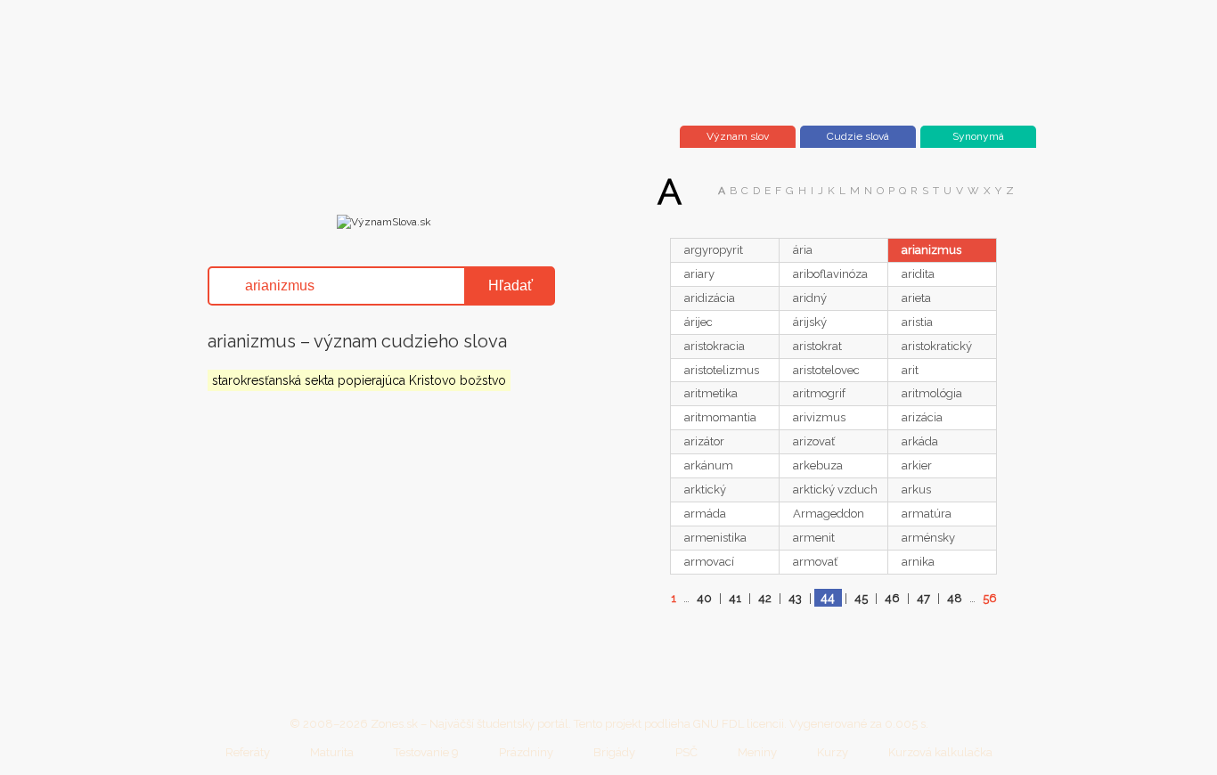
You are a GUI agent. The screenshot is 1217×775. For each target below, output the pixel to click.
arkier (917, 465)
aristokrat (817, 346)
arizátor (704, 441)
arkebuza (818, 465)
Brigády (614, 752)
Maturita (332, 752)
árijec (698, 322)
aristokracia (714, 346)
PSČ (686, 752)
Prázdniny (526, 752)
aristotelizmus (721, 370)
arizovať (814, 441)
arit (910, 370)
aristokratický (937, 346)
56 (990, 598)
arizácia (922, 417)
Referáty (247, 752)
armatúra (927, 513)
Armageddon (828, 513)
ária (803, 250)
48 (954, 598)
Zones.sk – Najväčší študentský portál (469, 723)
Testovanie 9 (426, 752)
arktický (705, 489)
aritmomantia (720, 417)
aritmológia (932, 393)
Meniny (757, 752)
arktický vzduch (835, 489)
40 (704, 598)
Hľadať (510, 285)
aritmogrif (819, 393)
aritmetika (711, 393)
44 (828, 598)
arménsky (928, 537)
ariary (699, 274)
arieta (916, 298)
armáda (705, 513)
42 (765, 598)
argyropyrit (713, 250)
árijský (810, 322)
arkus (916, 489)
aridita (918, 274)
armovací (709, 561)
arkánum (708, 465)
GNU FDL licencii (738, 723)
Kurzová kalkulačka (940, 752)
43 (795, 598)
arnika (918, 561)
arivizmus (819, 417)
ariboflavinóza (830, 274)
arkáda (920, 441)
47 (923, 598)
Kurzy (832, 752)
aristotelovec (826, 370)
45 (861, 598)
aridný (810, 298)
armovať (815, 561)
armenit (814, 537)
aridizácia (709, 298)
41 (735, 598)
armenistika (715, 537)
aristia (917, 322)
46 (892, 598)
